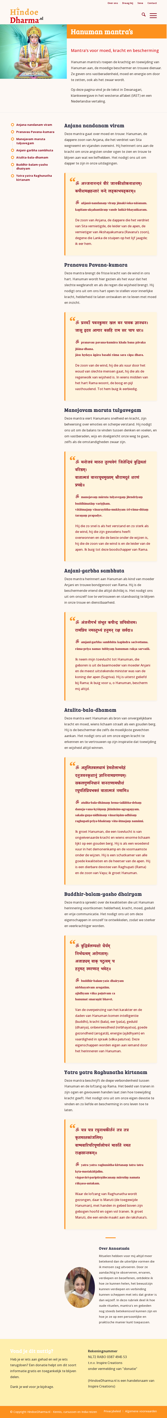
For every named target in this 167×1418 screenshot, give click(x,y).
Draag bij (127, 3)
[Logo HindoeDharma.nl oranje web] (26, 15)
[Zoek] (142, 15)
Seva (140, 3)
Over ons (113, 3)
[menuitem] (112, 3)
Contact (152, 3)
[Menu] (151, 15)
